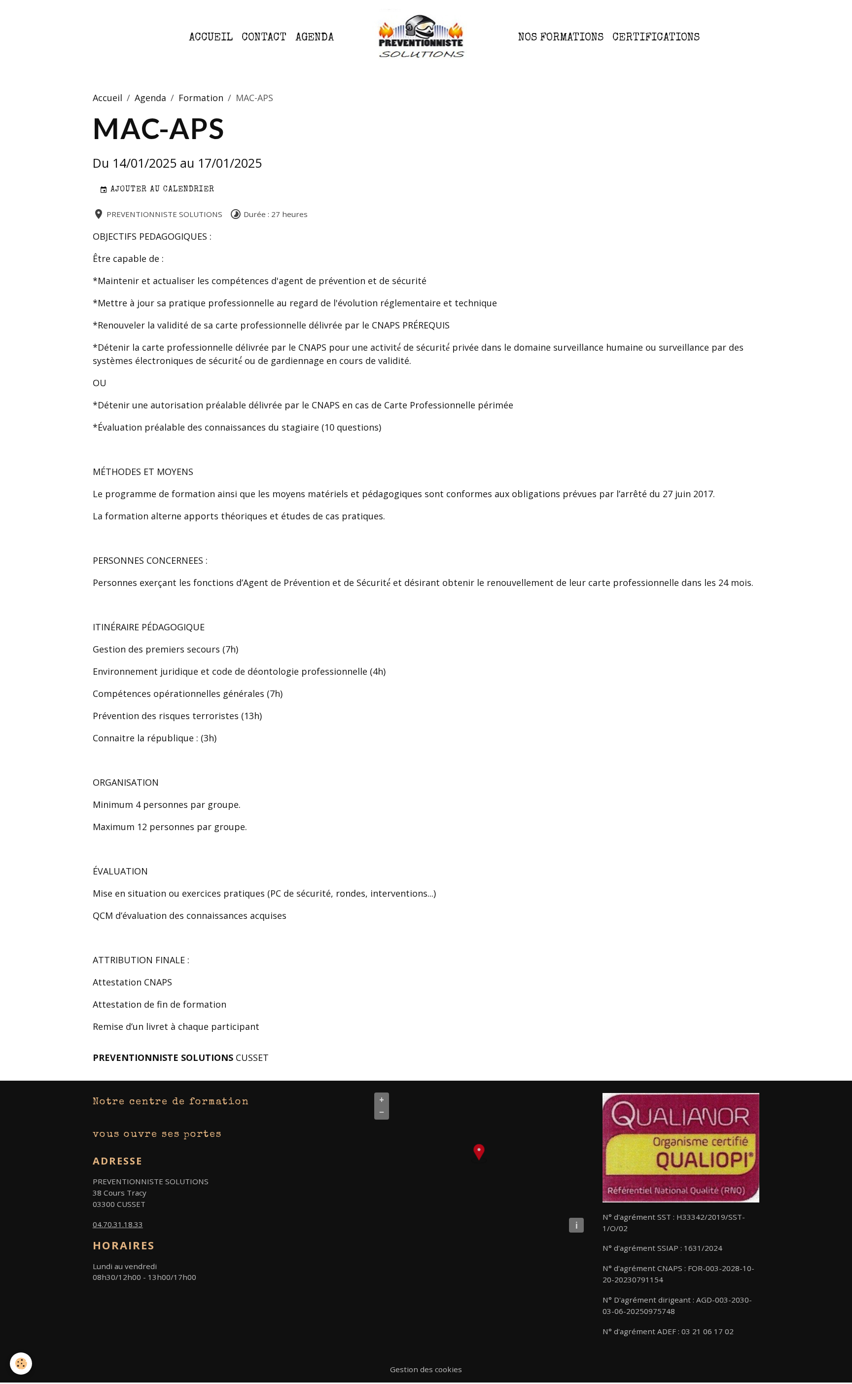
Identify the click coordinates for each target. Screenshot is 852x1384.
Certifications (656, 38)
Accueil (211, 38)
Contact (264, 38)
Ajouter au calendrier (160, 190)
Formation (200, 98)
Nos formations (561, 38)
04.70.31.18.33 (118, 1224)
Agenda (314, 38)
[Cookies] (21, 1363)
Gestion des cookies (426, 1369)
